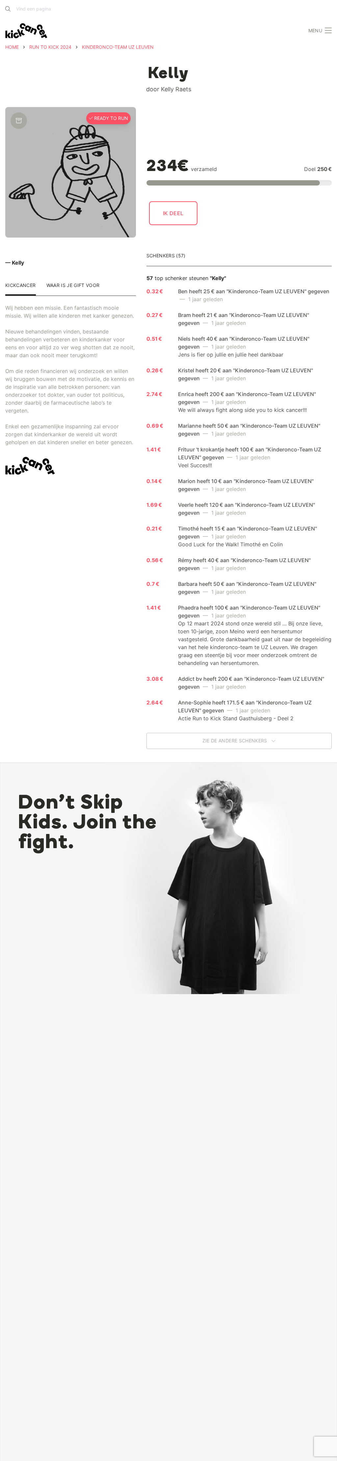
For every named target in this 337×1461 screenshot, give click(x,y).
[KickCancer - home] (26, 31)
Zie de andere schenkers (235, 741)
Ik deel (173, 213)
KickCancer (20, 285)
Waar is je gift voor (73, 285)
